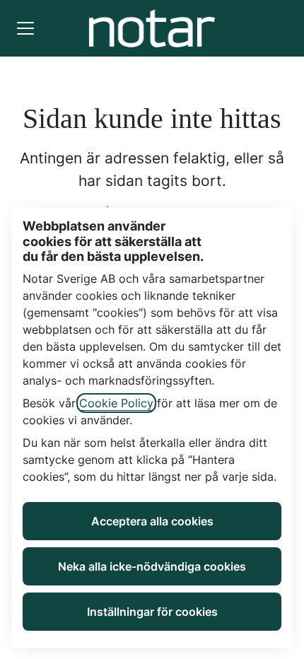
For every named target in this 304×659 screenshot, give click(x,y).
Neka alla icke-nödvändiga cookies (152, 566)
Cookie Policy (116, 403)
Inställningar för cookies (152, 612)
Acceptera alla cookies (152, 521)
